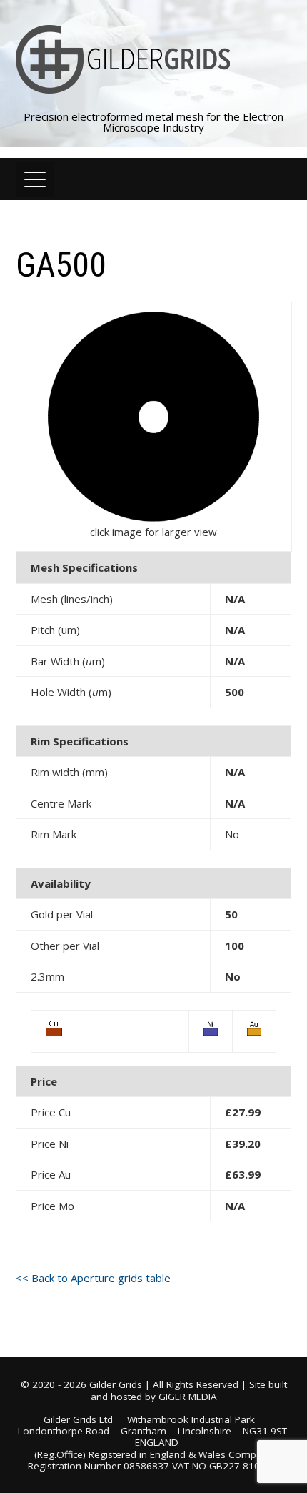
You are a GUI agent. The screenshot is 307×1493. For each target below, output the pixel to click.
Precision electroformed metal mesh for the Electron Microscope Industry (153, 121)
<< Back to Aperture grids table (93, 1278)
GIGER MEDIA (187, 1396)
